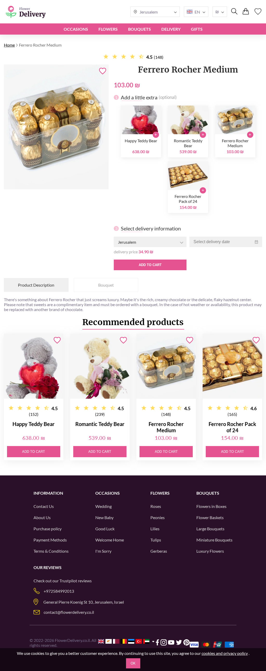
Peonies (157, 517)
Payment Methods (50, 539)
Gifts (197, 29)
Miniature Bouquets (214, 539)
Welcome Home (109, 539)
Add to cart (150, 265)
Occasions (76, 29)
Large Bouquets (210, 528)
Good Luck (105, 528)
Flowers (108, 29)
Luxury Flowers (210, 551)
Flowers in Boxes (211, 506)
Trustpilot (68, 580)
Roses (155, 506)
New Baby (104, 517)
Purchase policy (48, 528)
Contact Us (44, 506)
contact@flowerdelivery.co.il (69, 612)
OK (133, 663)
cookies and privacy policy (225, 653)
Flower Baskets (210, 517)
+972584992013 (59, 591)
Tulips (155, 539)
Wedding (103, 506)
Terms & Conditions (51, 551)
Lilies (154, 528)
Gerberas (158, 551)
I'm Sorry (103, 551)
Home (9, 44)
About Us (42, 517)
